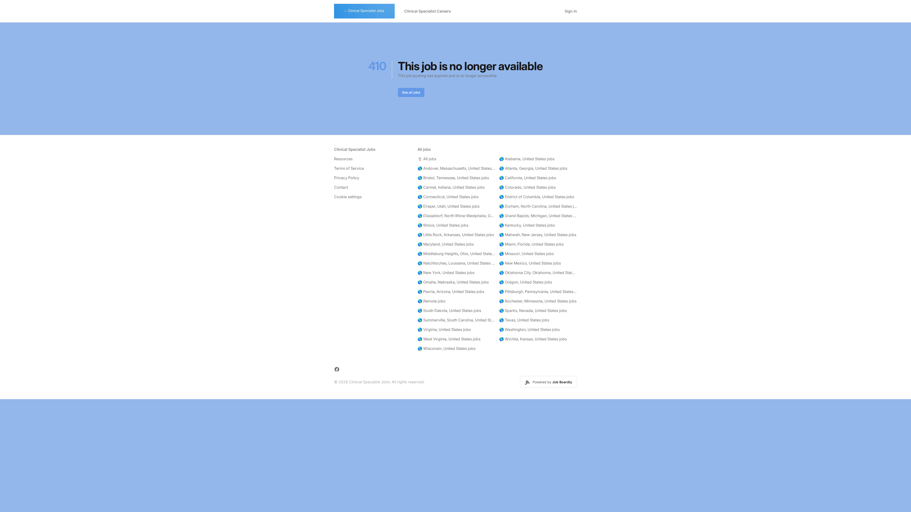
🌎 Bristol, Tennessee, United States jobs (453, 177)
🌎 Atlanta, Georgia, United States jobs (533, 168)
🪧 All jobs (427, 158)
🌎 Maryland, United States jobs (446, 244)
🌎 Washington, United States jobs (529, 329)
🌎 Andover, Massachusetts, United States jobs (456, 168)
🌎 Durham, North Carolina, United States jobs (538, 206)
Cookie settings (348, 196)
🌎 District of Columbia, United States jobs (536, 196)
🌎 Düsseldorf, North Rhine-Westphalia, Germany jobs (456, 215)
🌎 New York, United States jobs (446, 272)
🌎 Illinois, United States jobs (443, 225)
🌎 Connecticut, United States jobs (448, 196)
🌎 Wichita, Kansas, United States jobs (533, 339)
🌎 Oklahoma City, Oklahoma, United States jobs (538, 272)
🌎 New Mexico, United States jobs (530, 263)
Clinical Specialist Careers (427, 11)
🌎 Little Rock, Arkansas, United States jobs (456, 234)
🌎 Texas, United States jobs (524, 320)
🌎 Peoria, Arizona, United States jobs (451, 291)
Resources (343, 158)
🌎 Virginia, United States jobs (444, 329)
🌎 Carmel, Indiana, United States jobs (451, 187)
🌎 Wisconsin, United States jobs (446, 348)
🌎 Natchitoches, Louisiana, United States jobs (456, 263)
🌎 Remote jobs (431, 301)
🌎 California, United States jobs (527, 177)
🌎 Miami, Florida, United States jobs (531, 244)
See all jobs (411, 92)
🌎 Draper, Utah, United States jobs (448, 206)
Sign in (571, 11)
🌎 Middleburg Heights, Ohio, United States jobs (456, 253)
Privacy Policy (346, 177)
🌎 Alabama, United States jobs (526, 158)
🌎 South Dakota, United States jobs (449, 310)
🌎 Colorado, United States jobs (527, 187)
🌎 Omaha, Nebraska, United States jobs (453, 282)
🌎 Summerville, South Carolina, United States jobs (456, 320)
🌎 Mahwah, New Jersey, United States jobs (537, 234)
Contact (341, 187)
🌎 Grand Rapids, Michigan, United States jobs (538, 215)
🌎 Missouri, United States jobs (526, 253)
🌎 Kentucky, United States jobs (527, 225)
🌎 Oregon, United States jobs (525, 282)
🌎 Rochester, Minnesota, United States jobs (537, 301)
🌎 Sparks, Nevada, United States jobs (533, 310)
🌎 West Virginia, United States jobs (449, 339)
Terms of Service (349, 168)
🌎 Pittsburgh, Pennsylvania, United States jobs (538, 291)
